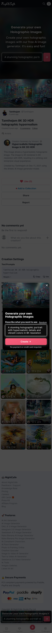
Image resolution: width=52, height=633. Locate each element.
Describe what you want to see (21, 322)
